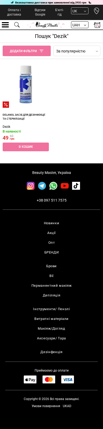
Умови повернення (46, 406)
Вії (51, 276)
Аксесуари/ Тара (51, 338)
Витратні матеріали (51, 319)
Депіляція (51, 295)
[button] (26, 147)
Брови (51, 266)
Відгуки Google (40, 12)
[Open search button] (17, 24)
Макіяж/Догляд (51, 328)
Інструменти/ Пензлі (51, 309)
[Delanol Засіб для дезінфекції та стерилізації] (26, 85)
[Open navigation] (5, 24)
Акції (51, 233)
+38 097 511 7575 (52, 200)
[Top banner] (51, 2)
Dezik (6, 127)
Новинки (51, 223)
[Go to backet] (97, 25)
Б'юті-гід (59, 12)
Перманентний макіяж (51, 285)
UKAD (67, 406)
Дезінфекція (51, 352)
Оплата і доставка (14, 12)
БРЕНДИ (51, 252)
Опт (51, 243)
